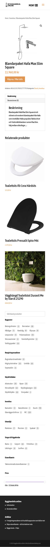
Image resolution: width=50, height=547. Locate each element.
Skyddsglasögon (27, 388)
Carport (17, 444)
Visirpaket (25, 392)
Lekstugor (8, 448)
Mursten (21, 428)
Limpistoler (9, 335)
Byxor (22, 384)
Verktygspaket (10, 343)
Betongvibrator (10, 326)
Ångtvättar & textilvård (13, 359)
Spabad (33, 428)
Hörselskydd (9, 388)
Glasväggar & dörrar (12, 412)
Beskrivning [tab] (12, 96)
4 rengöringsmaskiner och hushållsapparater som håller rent (26, 521)
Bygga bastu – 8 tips (13, 528)
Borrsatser (26, 326)
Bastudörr (8, 408)
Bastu (7, 444)
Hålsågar (8, 330)
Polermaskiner (24, 335)
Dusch (36, 88)
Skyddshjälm (10, 392)
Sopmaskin (9, 368)
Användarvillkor (12, 509)
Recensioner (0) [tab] (13, 100)
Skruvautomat (10, 339)
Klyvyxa (32, 330)
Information (10, 505)
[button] (31, 5)
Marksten (8, 428)
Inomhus (12, 18)
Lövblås (27, 363)
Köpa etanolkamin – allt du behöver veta (20, 524)
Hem (6, 18)
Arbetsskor (9, 384)
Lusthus (21, 448)
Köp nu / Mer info (15, 79)
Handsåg (20, 330)
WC (25, 412)
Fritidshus (30, 444)
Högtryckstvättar (11, 363)
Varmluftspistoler (28, 339)
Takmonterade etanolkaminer (16, 464)
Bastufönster (23, 408)
